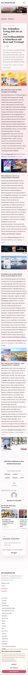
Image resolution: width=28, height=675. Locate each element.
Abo (3, 628)
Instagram (4, 588)
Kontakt (4, 649)
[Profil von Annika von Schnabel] (14, 495)
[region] (14, 520)
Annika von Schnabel (14, 500)
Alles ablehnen (14, 668)
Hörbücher (4, 616)
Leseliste (4, 633)
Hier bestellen (19, 156)
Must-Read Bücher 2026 (8, 610)
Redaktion (11, 19)
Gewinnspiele (5, 605)
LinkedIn (7, 477)
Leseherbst (14, 485)
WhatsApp (7, 474)
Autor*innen (5, 618)
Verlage (4, 626)
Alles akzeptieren (14, 671)
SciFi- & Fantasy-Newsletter (9, 646)
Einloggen (14, 553)
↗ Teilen (6, 46)
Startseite (4, 19)
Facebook (15, 474)
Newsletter (4, 643)
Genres (3, 621)
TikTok (3, 586)
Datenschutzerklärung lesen (9, 661)
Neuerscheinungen (6, 613)
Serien (3, 623)
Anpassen (14, 664)
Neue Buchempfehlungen (8, 608)
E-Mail (22, 477)
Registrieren (5, 638)
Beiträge (4, 603)
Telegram (15, 477)
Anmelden (4, 636)
